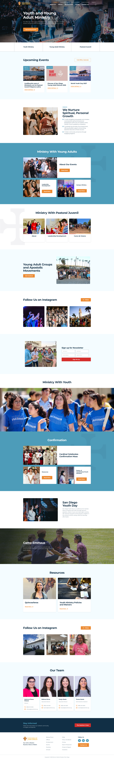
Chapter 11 (55, 2)
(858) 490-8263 (64, 705)
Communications (75, 2)
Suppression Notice (65, 2)
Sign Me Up (76, 359)
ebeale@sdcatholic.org (66, 707)
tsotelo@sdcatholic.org (83, 707)
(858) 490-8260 (81, 705)
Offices (60, 4)
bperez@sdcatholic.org (49, 707)
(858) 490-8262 (29, 707)
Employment (69, 4)
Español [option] (94, 2)
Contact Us (85, 4)
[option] (93, 2)
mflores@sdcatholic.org (32, 709)
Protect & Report (85, 2)
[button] (40, 455)
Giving (77, 4)
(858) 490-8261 (47, 705)
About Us (53, 4)
